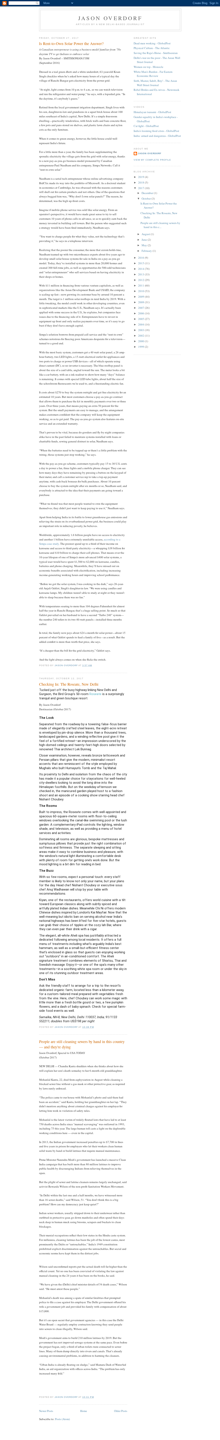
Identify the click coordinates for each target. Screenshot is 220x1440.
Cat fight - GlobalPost (146, 126)
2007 (141, 308)
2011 (141, 285)
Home (83, 1411)
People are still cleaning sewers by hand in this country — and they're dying (82, 1044)
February (147, 251)
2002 (141, 335)
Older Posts (120, 1411)
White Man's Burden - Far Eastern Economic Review (153, 74)
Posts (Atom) (62, 1419)
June (145, 240)
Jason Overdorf (110, 18)
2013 (141, 274)
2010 (141, 291)
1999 (141, 347)
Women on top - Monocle (148, 67)
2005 (141, 319)
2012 (141, 280)
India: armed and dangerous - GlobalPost (157, 136)
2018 (141, 182)
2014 (141, 269)
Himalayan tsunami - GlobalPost (152, 112)
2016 (141, 258)
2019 (141, 177)
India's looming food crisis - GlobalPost (156, 131)
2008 (141, 302)
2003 (141, 330)
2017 (141, 188)
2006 (141, 313)
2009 (141, 296)
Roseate (95, 694)
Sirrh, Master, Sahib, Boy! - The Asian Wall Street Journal (155, 83)
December (148, 193)
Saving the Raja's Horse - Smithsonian (156, 53)
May (145, 245)
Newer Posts (46, 1411)
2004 (141, 324)
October (146, 198)
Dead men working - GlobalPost (152, 43)
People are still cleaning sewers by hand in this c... (160, 225)
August (146, 234)
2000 (141, 341)
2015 (141, 263)
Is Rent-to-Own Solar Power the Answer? (71, 43)
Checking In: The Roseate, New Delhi (68, 684)
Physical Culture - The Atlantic (152, 48)
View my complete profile (152, 160)
